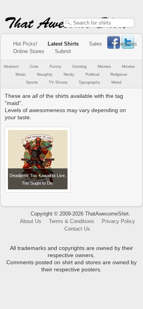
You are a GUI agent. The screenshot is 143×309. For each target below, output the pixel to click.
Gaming (79, 66)
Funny (55, 66)
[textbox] (99, 22)
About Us (30, 221)
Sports (32, 82)
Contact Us (77, 229)
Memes (104, 66)
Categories (124, 44)
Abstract (11, 66)
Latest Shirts (63, 44)
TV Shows (58, 82)
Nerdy (69, 74)
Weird (116, 82)
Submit (63, 51)
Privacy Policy (118, 221)
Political (92, 74)
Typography (89, 82)
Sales (95, 44)
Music (20, 74)
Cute (34, 66)
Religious (118, 74)
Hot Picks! (25, 44)
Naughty (44, 74)
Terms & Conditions (71, 221)
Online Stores (28, 51)
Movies (128, 66)
